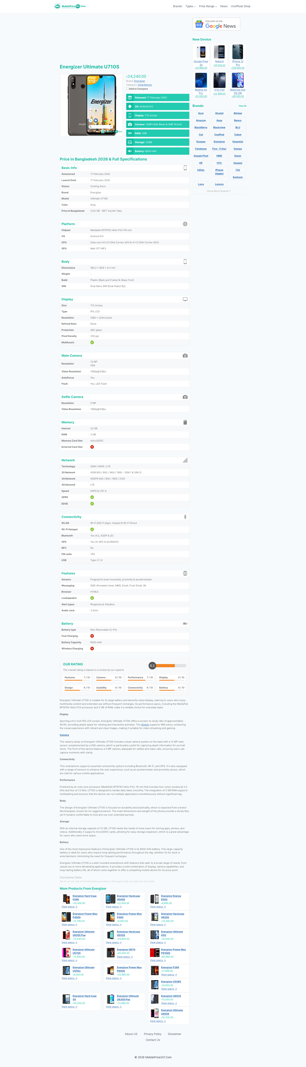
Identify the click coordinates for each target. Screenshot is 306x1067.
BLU (237, 127)
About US (131, 1034)
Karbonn (238, 177)
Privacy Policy (152, 1034)
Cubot (237, 134)
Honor (237, 155)
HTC (219, 162)
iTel (238, 169)
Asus (219, 120)
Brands (177, 6)
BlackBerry (200, 127)
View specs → (69, 906)
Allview (237, 113)
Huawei (237, 162)
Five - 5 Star (219, 148)
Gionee (238, 148)
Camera (64, 734)
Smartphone (145, 84)
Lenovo (219, 184)
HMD (219, 155)
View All (242, 106)
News (224, 6)
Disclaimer (174, 1034)
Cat (201, 134)
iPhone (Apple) (219, 171)
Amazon (201, 120)
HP (201, 162)
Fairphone (201, 148)
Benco (237, 120)
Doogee (200, 141)
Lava (201, 184)
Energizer (99, 888)
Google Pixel (201, 155)
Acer (201, 113)
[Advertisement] (124, 40)
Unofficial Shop (240, 6)
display (145, 724)
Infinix (200, 169)
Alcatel (219, 113)
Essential (238, 141)
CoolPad (219, 134)
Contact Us (153, 1039)
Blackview (219, 127)
